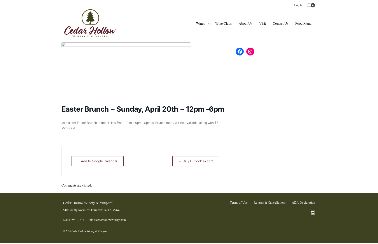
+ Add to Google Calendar (97, 161)
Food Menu (303, 23)
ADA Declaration (303, 202)
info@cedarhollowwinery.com (107, 220)
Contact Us (280, 23)
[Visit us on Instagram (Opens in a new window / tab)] (313, 213)
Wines (200, 23)
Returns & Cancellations (270, 202)
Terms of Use (239, 202)
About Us (245, 23)
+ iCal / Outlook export (196, 161)
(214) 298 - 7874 (73, 220)
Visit (262, 23)
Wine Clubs (223, 23)
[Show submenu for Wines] (209, 23)
